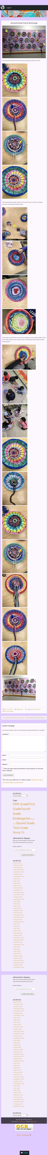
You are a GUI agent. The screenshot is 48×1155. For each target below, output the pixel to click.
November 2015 (19, 962)
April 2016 (17, 951)
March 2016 (17, 953)
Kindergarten (21, 818)
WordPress (22, 1121)
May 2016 (17, 949)
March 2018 (17, 908)
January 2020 (18, 867)
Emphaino (33, 1121)
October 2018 (18, 897)
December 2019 (19, 869)
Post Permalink (8, 711)
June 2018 (17, 901)
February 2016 (18, 956)
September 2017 (19, 922)
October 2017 (18, 919)
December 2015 (19, 960)
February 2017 (18, 933)
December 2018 (19, 892)
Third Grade (20, 828)
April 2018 (17, 906)
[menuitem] (3, 7)
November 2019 (19, 872)
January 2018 (18, 913)
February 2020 (18, 865)
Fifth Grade (20, 804)
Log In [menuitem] (9, 8)
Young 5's (18, 832)
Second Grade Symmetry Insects (13, 718)
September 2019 (19, 876)
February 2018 (18, 910)
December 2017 (19, 915)
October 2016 (18, 942)
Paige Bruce (19, 709)
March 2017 (17, 931)
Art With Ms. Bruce (24, 12)
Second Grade (36, 709)
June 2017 (17, 924)
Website (4, 764)
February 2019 (18, 888)
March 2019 (17, 885)
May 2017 (17, 926)
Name (4, 755)
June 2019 (17, 879)
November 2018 (19, 894)
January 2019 (18, 890)
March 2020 (17, 863)
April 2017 (17, 928)
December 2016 (19, 938)
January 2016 (18, 958)
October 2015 (18, 965)
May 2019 (17, 881)
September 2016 (19, 944)
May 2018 (17, 904)
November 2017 (19, 917)
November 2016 (19, 940)
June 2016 (17, 947)
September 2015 (19, 967)
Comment (5, 734)
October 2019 (18, 874)
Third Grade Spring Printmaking (35, 718)
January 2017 (18, 935)
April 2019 (17, 883)
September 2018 (19, 899)
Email (4, 760)
